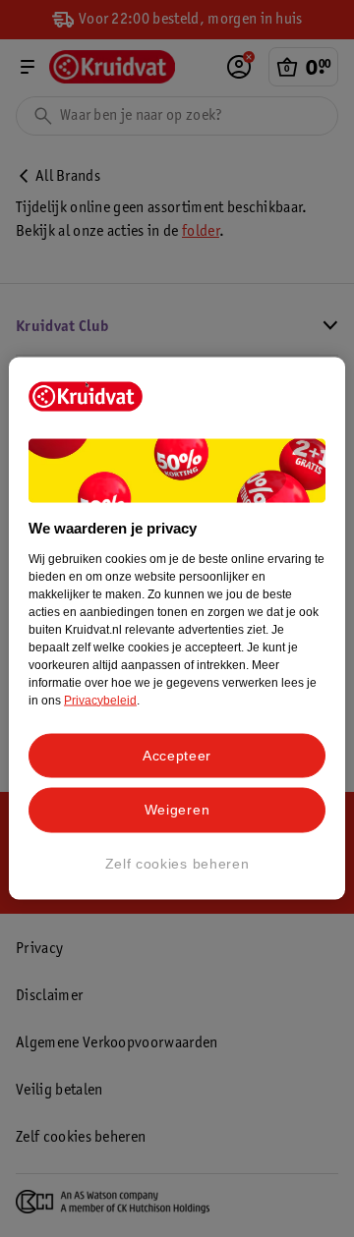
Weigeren (177, 809)
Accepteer (177, 754)
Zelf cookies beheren (177, 863)
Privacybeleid (100, 699)
